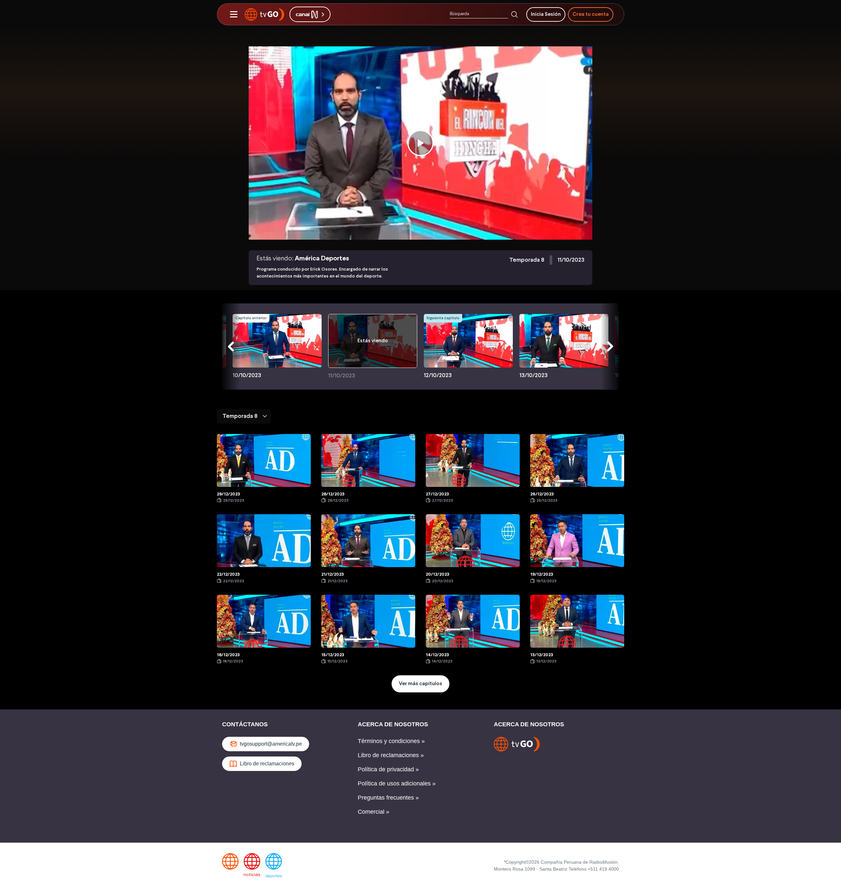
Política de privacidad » (388, 769)
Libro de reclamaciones (267, 763)
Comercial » (373, 811)
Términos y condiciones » (391, 741)
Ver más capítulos (420, 683)
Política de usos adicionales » (397, 783)
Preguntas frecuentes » (388, 797)
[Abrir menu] (233, 14)
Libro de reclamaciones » (391, 755)
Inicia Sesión (546, 14)
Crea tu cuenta (591, 14)
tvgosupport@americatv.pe (271, 744)
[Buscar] (514, 14)
